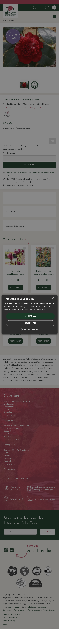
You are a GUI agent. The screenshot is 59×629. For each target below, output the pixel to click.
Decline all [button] (30, 323)
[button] (29, 329)
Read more (41, 309)
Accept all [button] (30, 316)
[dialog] (30, 314)
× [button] (53, 298)
